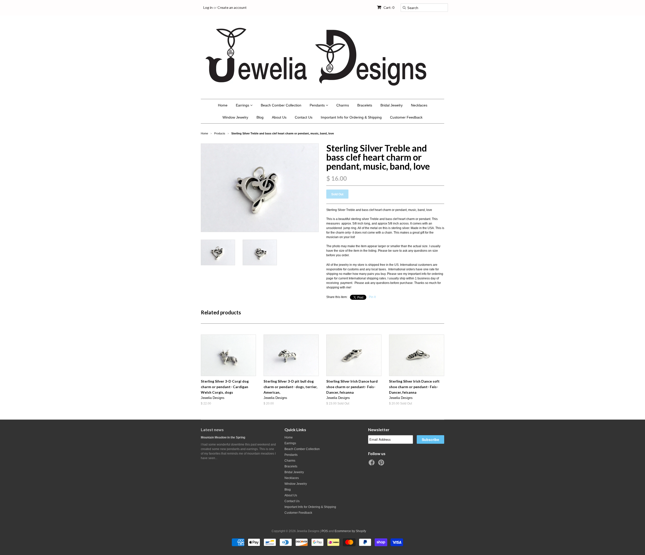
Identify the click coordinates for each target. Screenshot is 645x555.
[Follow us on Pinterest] (382, 464)
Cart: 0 (388, 7)
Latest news (212, 429)
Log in (208, 7)
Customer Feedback (406, 117)
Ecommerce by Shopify (350, 531)
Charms (342, 105)
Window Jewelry (235, 117)
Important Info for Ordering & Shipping (351, 117)
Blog (260, 117)
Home (223, 105)
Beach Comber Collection (281, 105)
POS (324, 531)
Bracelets (364, 105)
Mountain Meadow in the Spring (223, 437)
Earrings (243, 105)
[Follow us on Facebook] (372, 464)
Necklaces (419, 105)
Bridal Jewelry (391, 105)
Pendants (318, 105)
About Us (279, 117)
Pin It (372, 297)
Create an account (232, 7)
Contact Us (303, 117)
